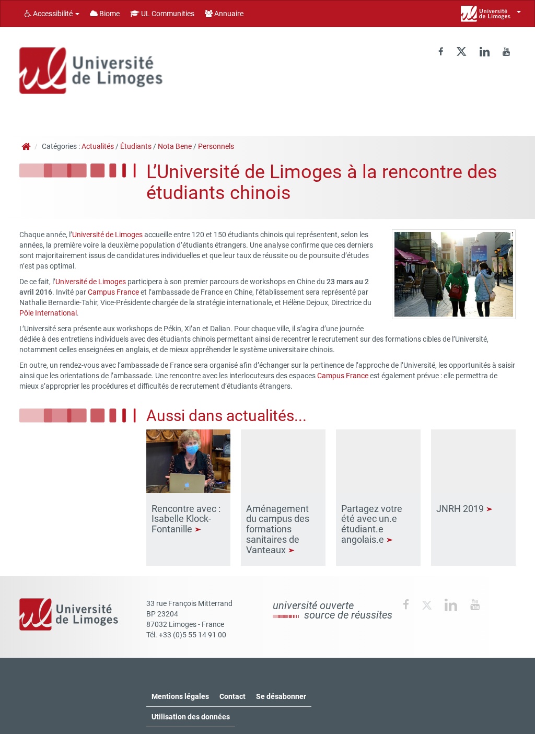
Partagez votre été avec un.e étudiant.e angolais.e (371, 524)
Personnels (216, 146)
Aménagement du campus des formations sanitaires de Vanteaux (277, 529)
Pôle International (48, 313)
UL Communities (166, 13)
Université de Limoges (107, 234)
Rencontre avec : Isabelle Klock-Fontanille (186, 519)
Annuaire (228, 13)
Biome (109, 13)
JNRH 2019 (461, 508)
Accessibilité (52, 13)
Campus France (113, 292)
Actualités (98, 146)
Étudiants (136, 146)
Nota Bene (175, 146)
